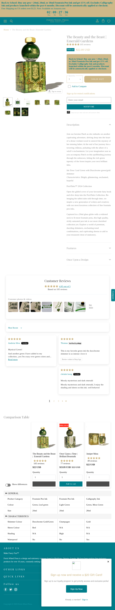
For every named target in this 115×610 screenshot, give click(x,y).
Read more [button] (13, 359)
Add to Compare (79, 86)
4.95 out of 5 (65, 286)
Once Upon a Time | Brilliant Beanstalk (68, 455)
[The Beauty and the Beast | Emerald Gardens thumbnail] (7, 102)
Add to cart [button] (71, 484)
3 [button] (58, 401)
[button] (73, 44)
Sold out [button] (44, 484)
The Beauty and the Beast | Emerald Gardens (44, 455)
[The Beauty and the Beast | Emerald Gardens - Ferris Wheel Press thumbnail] (17, 102)
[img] (14, 339)
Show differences (19, 484)
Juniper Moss (92, 454)
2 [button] (54, 401)
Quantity (36, 472)
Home (6, 30)
